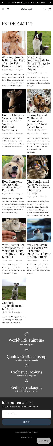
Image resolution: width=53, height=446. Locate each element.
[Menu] (3, 9)
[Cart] (50, 9)
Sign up (26, 422)
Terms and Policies (26, 437)
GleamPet (22, 432)
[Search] (8, 9)
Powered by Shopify (32, 432)
